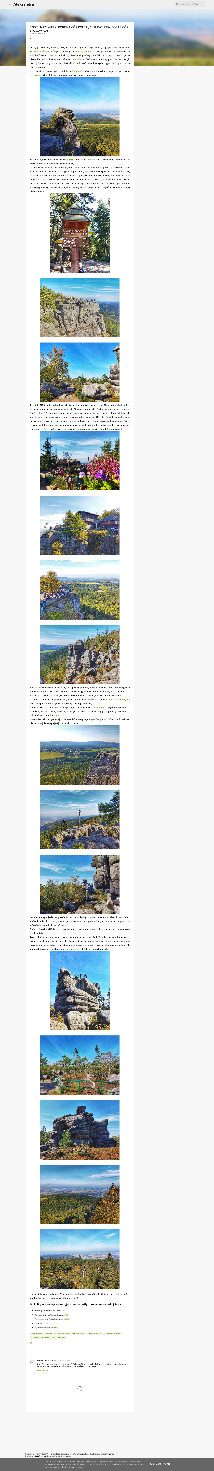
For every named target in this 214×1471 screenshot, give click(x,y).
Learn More (155, 1464)
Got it (167, 1464)
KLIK (65, 1311)
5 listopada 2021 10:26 (62, 1360)
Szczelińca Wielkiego (39, 51)
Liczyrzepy (35, 75)
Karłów (70, 159)
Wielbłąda (114, 699)
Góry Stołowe (77, 59)
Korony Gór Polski (85, 51)
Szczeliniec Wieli (59, 1337)
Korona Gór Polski (62, 1334)
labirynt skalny (94, 1334)
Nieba (56, 715)
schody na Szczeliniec (112, 1334)
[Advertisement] (80, 1433)
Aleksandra (23, 4)
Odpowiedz (42, 1370)
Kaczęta (124, 699)
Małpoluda (77, 71)
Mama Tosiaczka (45, 1360)
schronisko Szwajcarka (40, 1337)
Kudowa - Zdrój (78, 1334)
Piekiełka (99, 707)
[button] (31, 39)
